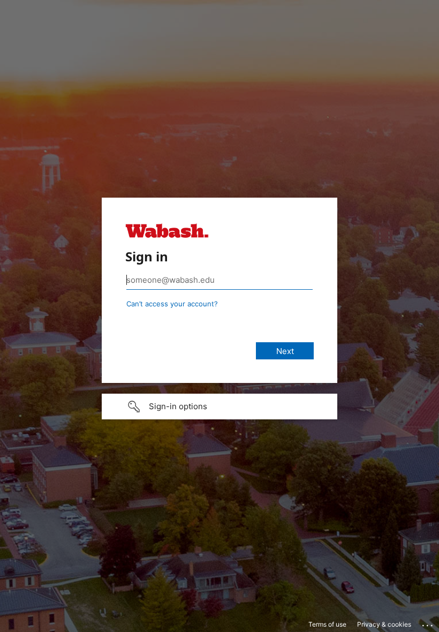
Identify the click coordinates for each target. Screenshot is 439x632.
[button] (219, 406)
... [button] (428, 623)
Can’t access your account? (172, 303)
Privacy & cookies (384, 624)
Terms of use (327, 624)
